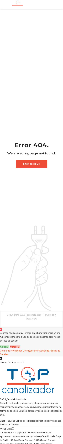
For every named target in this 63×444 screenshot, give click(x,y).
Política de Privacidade (50, 421)
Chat (2, 421)
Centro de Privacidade (11, 350)
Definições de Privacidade (36, 350)
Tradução (10, 421)
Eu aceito (4, 347)
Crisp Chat (6, 428)
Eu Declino (15, 347)
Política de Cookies (10, 424)
